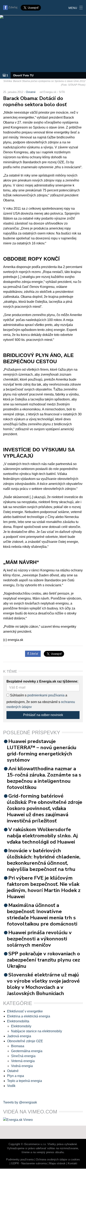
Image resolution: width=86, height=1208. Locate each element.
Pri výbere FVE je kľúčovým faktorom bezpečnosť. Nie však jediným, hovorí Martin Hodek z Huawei (43, 887)
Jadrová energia (19, 1036)
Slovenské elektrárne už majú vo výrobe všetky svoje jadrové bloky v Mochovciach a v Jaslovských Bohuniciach (43, 984)
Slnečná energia (23, 1056)
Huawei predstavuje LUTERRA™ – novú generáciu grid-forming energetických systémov (41, 750)
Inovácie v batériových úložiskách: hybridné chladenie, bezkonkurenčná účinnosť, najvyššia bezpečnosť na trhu (43, 859)
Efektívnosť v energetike (25, 1011)
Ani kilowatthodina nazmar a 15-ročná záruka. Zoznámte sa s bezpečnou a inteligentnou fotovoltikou (44, 778)
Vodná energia (22, 1066)
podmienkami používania (45, 695)
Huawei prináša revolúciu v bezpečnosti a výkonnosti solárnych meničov (39, 938)
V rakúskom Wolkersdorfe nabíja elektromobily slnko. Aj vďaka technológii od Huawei (42, 835)
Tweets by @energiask (20, 1102)
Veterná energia (23, 1061)
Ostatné (30, 92)
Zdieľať (33, 653)
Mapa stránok (57, 1163)
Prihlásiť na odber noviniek (43, 715)
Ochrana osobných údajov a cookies (58, 1159)
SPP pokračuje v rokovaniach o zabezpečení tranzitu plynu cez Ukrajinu (43, 960)
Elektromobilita (18, 1021)
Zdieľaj (12, 7)
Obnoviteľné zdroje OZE (25, 1041)
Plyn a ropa (15, 1076)
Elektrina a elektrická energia (28, 1016)
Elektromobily (21, 1026)
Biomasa (17, 1046)
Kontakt (72, 1163)
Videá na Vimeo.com (30, 1111)
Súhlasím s (18, 695)
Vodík (11, 1086)
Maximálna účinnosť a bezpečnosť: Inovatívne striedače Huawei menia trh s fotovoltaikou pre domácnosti (42, 914)
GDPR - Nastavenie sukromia (29, 1163)
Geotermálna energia (26, 1051)
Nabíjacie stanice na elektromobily (36, 1031)
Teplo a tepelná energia (24, 1081)
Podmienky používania (20, 1159)
